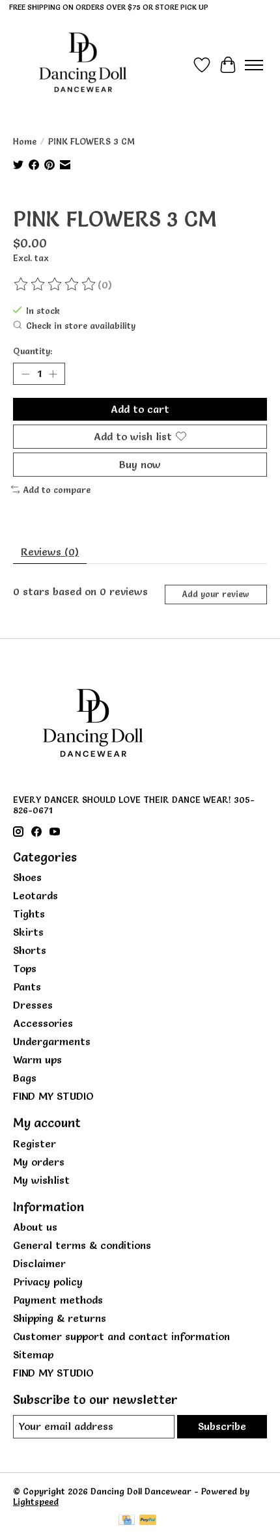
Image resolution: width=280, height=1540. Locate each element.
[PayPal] (147, 1521)
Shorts (29, 950)
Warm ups (37, 1059)
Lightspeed (36, 1501)
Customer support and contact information (121, 1336)
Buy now (140, 464)
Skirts (28, 931)
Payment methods (58, 1299)
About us (35, 1226)
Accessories (43, 1022)
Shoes (27, 877)
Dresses (33, 1004)
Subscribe (222, 1426)
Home (24, 141)
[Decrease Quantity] (25, 373)
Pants (27, 986)
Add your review (215, 594)
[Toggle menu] (254, 65)
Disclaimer (39, 1263)
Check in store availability (80, 325)
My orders (38, 1161)
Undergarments (52, 1041)
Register (34, 1143)
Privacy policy (48, 1281)
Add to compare (57, 489)
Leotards (35, 895)
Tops (24, 968)
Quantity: (32, 351)
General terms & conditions (82, 1245)
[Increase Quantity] (52, 373)
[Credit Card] (127, 1521)
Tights (29, 913)
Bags (24, 1077)
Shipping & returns (59, 1317)
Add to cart (140, 408)
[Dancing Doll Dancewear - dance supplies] (82, 64)
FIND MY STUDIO (53, 1095)
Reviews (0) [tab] (50, 551)
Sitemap (33, 1354)
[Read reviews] (55, 284)
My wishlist (41, 1179)
